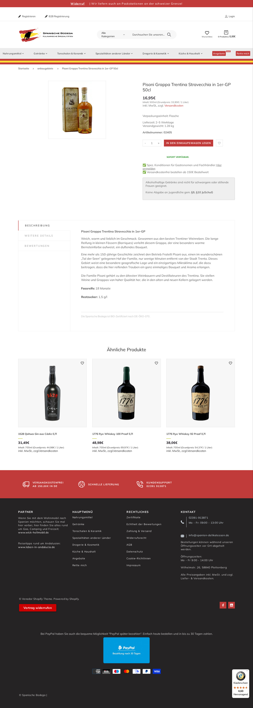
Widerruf (78, 3)
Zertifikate (133, 517)
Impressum (133, 565)
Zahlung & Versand (139, 530)
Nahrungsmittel (82, 517)
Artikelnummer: (153, 132)
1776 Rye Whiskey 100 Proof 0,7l (112, 434)
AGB (129, 544)
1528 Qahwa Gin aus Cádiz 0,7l (37, 434)
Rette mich (79, 565)
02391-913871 (198, 517)
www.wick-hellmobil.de (33, 532)
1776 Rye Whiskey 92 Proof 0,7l (186, 434)
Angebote (78, 558)
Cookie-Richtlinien (138, 558)
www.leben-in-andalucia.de (36, 547)
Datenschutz (134, 551)
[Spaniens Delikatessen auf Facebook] (223, 605)
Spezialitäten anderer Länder (91, 537)
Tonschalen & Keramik (87, 530)
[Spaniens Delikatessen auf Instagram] (231, 605)
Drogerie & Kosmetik (85, 544)
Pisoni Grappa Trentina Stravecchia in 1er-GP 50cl (90, 68)
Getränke (78, 524)
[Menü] (247, 671)
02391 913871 (157, 486)
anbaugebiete (45, 68)
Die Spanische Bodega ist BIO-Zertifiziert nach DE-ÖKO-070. (115, 316)
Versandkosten (173, 105)
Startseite (23, 68)
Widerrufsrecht (136, 537)
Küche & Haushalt (84, 551)
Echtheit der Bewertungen (144, 524)
